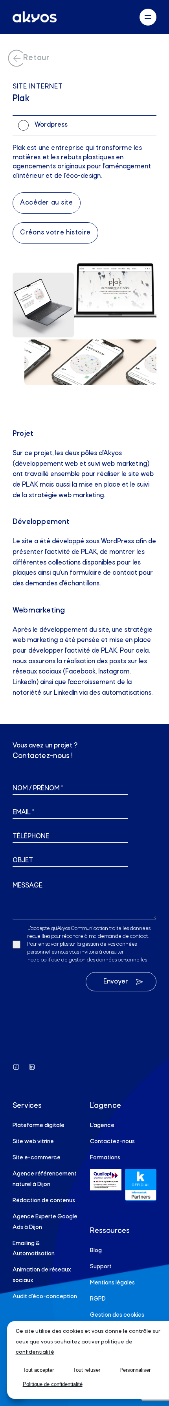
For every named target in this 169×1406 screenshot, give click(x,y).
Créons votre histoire (55, 232)
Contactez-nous (112, 1141)
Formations (105, 1158)
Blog (96, 1250)
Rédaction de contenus (44, 1200)
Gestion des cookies (117, 1315)
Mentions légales (112, 1283)
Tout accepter (38, 1370)
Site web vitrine (33, 1141)
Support (101, 1267)
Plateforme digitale (38, 1125)
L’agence (102, 1125)
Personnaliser (135, 1370)
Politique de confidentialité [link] (53, 1384)
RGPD (98, 1299)
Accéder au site (46, 202)
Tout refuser (86, 1370)
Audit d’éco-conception (45, 1296)
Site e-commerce (37, 1158)
